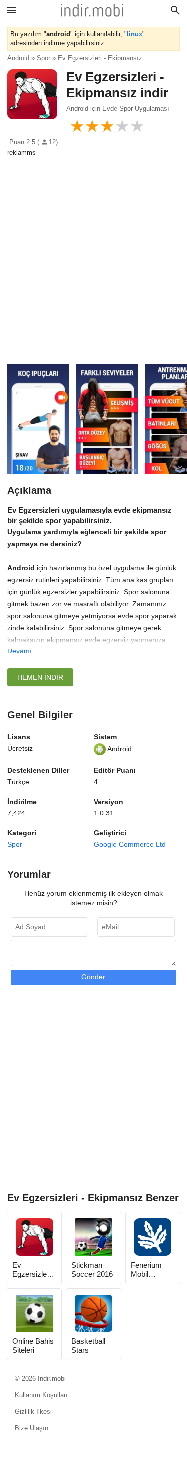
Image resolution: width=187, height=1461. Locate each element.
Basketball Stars (88, 1345)
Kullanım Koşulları (41, 1395)
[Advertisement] (93, 255)
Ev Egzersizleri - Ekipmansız (33, 1270)
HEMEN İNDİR (40, 677)
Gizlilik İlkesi (33, 1411)
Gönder (93, 977)
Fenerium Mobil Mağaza (146, 1270)
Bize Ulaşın (31, 1428)
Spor (14, 844)
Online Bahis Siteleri (33, 1345)
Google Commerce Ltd (130, 844)
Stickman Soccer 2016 (92, 1269)
